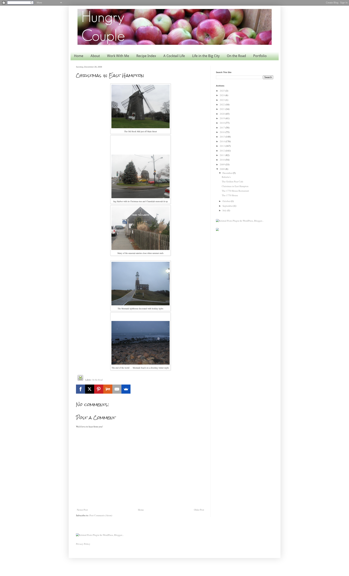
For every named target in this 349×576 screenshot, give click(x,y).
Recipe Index (146, 56)
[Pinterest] (98, 389)
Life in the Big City (206, 56)
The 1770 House (230, 195)
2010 (222, 159)
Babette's (226, 177)
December (227, 173)
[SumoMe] (126, 389)
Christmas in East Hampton (235, 186)
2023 (222, 100)
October (226, 201)
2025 (222, 90)
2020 (222, 113)
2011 (222, 155)
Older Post (199, 509)
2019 (222, 118)
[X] (89, 389)
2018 (222, 122)
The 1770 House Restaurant (235, 190)
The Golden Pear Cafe (232, 181)
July (224, 210)
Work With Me (118, 56)
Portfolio (260, 56)
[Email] (116, 389)
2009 (222, 164)
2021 (222, 109)
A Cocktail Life (174, 56)
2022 (222, 104)
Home (78, 56)
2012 (222, 150)
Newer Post (82, 509)
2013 (222, 145)
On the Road (236, 56)
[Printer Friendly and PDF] (80, 378)
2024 (222, 95)
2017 (222, 127)
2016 (222, 132)
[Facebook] (80, 389)
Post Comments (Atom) (100, 515)
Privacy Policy (83, 543)
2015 (222, 136)
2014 (222, 141)
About (95, 56)
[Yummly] (107, 389)
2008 (222, 169)
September (227, 205)
